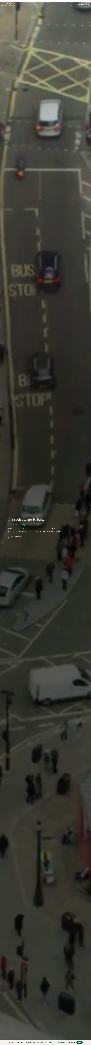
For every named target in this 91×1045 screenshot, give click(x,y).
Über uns (31, 2)
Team (59, 2)
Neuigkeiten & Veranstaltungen (45, 2)
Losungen (22, 2)
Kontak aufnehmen (69, 2)
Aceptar (79, 1042)
